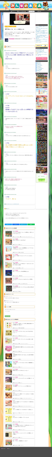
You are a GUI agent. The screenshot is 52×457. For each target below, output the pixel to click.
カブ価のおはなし (39, 64)
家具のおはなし (16, 252)
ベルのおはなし (39, 66)
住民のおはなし (16, 244)
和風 (20, 359)
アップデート (22, 421)
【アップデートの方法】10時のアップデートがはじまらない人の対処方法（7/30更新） (42, 33)
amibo (20, 406)
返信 (5, 300)
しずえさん (21, 283)
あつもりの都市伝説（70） (40, 51)
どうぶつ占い (38, 71)
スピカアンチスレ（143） (40, 50)
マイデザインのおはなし (40, 68)
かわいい (21, 244)
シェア (16, 224)
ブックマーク (23, 224)
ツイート (9, 224)
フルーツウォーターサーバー (28, 236)
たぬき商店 (21, 252)
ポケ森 (21, 351)
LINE (31, 224)
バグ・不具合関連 (39, 69)
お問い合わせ (3, 448)
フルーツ (22, 236)
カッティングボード (25, 343)
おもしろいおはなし (17, 236)
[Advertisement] (42, 18)
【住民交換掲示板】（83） (40, 49)
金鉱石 (21, 335)
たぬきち (26, 283)
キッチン (21, 343)
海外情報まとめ (39, 70)
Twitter (9, 448)
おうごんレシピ (24, 335)
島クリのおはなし (39, 67)
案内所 (24, 283)
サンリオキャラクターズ (27, 398)
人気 (20, 291)
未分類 (15, 398)
